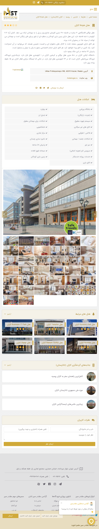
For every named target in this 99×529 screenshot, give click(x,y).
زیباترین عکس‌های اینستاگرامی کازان (67, 404)
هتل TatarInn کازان (55, 324)
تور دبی (14, 510)
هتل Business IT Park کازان (18, 324)
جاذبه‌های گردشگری (37, 510)
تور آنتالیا (14, 505)
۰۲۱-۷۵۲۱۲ (49, 2)
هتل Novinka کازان (87, 342)
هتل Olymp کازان (23, 342)
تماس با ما (37, 501)
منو (91, 9)
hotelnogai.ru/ (72, 78)
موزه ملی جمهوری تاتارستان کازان (69, 390)
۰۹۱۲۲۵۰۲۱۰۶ (34, 476)
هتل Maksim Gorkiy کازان (52, 342)
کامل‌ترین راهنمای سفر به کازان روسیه (67, 376)
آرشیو (9, 314)
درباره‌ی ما (38, 505)
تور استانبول (14, 501)
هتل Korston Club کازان (85, 324)
